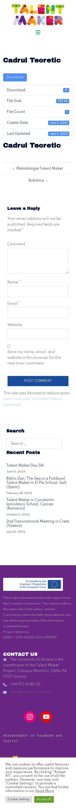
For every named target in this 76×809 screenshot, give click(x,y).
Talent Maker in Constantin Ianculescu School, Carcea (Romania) (30, 504)
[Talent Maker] (38, 14)
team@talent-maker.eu (31, 692)
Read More (44, 791)
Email (13, 304)
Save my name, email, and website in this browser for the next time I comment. (34, 357)
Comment (17, 244)
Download (15, 77)
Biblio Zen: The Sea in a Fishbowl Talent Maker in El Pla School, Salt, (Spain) (36, 483)
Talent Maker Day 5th (25, 465)
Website (14, 325)
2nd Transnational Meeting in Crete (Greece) (37, 524)
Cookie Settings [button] (19, 799)
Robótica (36, 180)
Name (14, 282)
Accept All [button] (44, 799)
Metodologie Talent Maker (39, 168)
